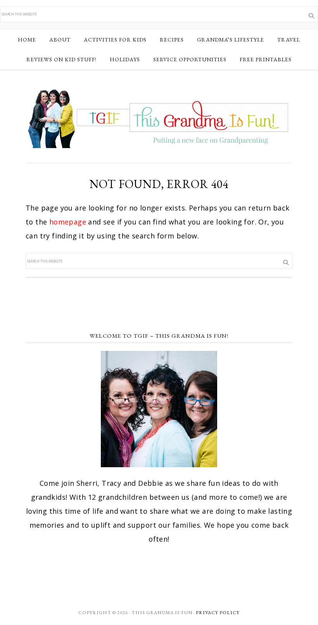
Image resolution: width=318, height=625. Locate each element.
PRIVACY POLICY (218, 612)
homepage (67, 221)
